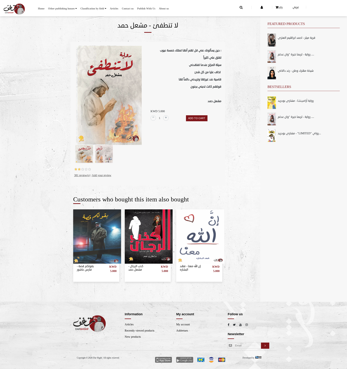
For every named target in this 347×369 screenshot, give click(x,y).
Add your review (101, 175)
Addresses (182, 331)
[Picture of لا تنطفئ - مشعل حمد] (109, 96)
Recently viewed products (139, 331)
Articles (114, 8)
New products (133, 337)
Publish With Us (146, 8)
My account (183, 324)
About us (164, 8)
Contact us (128, 8)
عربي (296, 7)
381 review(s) (82, 175)
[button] (62, 8)
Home (41, 8)
